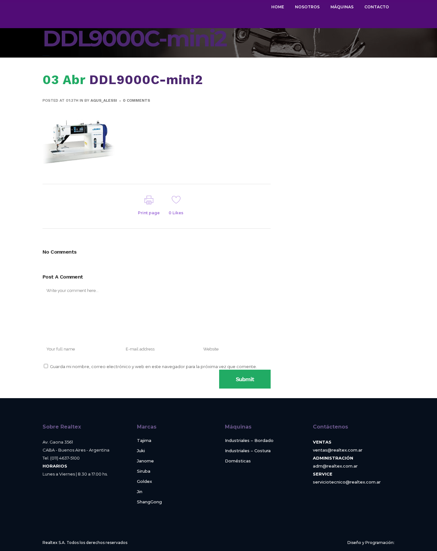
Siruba (143, 471)
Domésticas (238, 461)
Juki (141, 450)
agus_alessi (104, 100)
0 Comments (136, 100)
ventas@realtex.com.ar (337, 450)
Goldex (144, 481)
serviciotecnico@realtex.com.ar (347, 481)
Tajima (144, 440)
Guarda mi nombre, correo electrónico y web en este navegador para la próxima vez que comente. (153, 366)
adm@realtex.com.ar (335, 465)
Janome (145, 461)
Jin (139, 491)
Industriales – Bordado (249, 440)
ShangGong (149, 502)
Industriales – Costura (248, 450)
